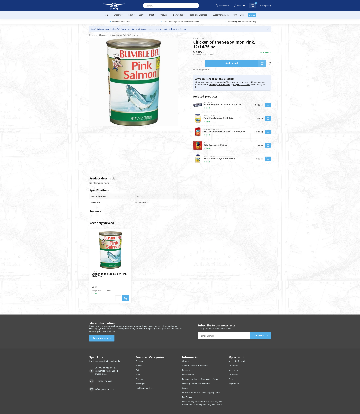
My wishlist (233, 374)
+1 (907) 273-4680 (103, 381)
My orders (233, 365)
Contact (185, 388)
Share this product (201, 69)
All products (234, 383)
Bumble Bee (198, 38)
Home (107, 14)
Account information (238, 361)
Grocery (117, 14)
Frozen (130, 14)
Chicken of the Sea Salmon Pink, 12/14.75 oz (118, 35)
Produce (163, 14)
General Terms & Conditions (195, 365)
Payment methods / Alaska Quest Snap (200, 379)
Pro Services (187, 397)
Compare (233, 379)
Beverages (178, 14)
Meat (151, 14)
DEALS (252, 14)
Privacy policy (188, 374)
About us (186, 361)
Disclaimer (187, 370)
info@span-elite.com (219, 84)
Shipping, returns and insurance (196, 383)
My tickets (233, 370)
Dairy (141, 14)
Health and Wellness (198, 14)
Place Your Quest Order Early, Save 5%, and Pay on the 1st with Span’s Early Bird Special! (202, 403)
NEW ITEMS (238, 14)
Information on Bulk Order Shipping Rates (201, 392)
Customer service (221, 14)
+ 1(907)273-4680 (241, 84)
